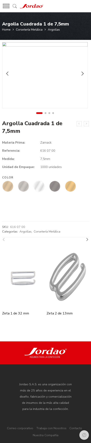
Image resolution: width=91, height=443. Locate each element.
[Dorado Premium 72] (8, 187)
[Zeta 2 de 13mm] (68, 277)
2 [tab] (45, 113)
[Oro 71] (70, 187)
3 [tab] (49, 113)
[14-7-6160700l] (45, 75)
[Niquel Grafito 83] (55, 187)
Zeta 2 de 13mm (60, 313)
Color (8, 177)
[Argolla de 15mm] (79, 123)
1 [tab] (39, 113)
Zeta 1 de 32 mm (15, 313)
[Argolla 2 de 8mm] (86, 123)
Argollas (54, 29)
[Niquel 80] (23, 187)
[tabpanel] (45, 76)
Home (6, 29)
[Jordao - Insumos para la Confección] (31, 6)
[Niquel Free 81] (39, 187)
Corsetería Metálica (29, 29)
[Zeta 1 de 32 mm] (23, 277)
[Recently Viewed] (84, 435)
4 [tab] (53, 113)
